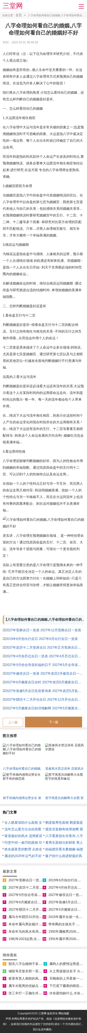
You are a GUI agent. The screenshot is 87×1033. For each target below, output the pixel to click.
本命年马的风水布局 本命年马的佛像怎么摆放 (42, 931)
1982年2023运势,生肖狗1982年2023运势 (38, 939)
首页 (19, 15)
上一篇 (13, 722)
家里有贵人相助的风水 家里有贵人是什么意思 (42, 978)
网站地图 (63, 1013)
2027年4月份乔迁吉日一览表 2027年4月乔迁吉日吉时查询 (45, 656)
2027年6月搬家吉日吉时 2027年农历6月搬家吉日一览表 (45, 682)
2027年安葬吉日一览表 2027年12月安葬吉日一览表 (43, 630)
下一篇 (53, 722)
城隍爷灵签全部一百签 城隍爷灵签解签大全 (40, 971)
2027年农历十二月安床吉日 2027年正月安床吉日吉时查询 (45, 647)
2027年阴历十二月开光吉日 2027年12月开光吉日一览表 (45, 699)
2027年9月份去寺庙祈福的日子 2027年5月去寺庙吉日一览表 (45, 665)
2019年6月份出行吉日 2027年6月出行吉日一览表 (42, 639)
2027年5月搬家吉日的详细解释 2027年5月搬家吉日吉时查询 (45, 708)
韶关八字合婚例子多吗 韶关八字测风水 (37, 964)
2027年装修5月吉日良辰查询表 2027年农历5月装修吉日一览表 (45, 691)
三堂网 (13, 5)
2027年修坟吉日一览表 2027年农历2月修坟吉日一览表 (45, 673)
